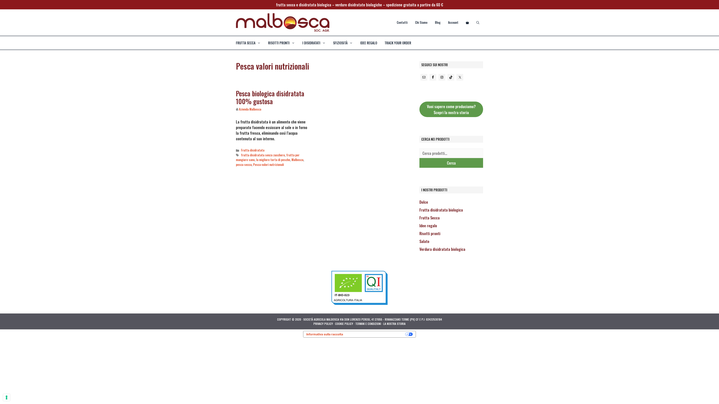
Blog (438, 22)
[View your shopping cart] (467, 22)
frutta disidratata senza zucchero (263, 155)
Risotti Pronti (279, 42)
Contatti (402, 22)
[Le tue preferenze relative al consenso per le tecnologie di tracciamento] (6, 397)
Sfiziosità (340, 42)
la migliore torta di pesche (273, 159)
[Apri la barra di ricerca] (478, 22)
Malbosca (297, 159)
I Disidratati (311, 42)
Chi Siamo (421, 22)
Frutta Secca (429, 218)
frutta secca (245, 42)
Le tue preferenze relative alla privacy (376, 334)
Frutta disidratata (252, 150)
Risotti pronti (429, 233)
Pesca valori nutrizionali (268, 164)
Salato (424, 241)
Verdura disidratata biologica (442, 249)
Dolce (423, 202)
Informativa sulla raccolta (324, 334)
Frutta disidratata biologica (441, 210)
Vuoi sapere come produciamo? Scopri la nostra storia (451, 109)
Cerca (451, 163)
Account (453, 22)
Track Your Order (398, 42)
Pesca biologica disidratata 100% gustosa (270, 97)
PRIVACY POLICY (323, 324)
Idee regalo (368, 42)
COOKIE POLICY (344, 324)
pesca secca (244, 164)
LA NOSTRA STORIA (394, 324)
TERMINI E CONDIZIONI (368, 324)
